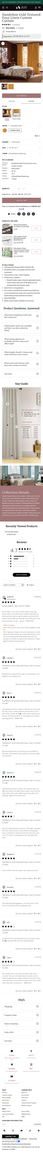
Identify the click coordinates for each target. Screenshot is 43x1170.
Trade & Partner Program (29, 1103)
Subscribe (37, 1124)
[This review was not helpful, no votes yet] (38, 649)
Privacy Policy (6, 1139)
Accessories (5, 1103)
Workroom (25, 1097)
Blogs (23, 1116)
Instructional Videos (8, 1114)
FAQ (3, 1116)
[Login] (36, 7)
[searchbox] (11, 585)
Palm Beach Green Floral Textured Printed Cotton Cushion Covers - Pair (21, 250)
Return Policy (25, 1111)
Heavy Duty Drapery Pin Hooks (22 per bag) (21, 225)
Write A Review (21, 575)
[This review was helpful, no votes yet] (35, 649)
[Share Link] (33, 213)
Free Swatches (6, 1105)
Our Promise (25, 1095)
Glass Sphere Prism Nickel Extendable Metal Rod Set (20, 238)
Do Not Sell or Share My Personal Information (16, 1144)
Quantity (5, 188)
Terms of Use (33, 1139)
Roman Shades (6, 1097)
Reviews (24, 1100)
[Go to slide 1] (5, 86)
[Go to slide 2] (11, 86)
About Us (24, 1092)
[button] (3, 8)
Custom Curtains (7, 1095)
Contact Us (10, 1136)
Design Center (6, 1111)
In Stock (12, 101)
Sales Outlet (5, 1100)
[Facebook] (19, 213)
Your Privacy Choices (8, 1141)
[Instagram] (23, 213)
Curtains (4, 1092)
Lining (14, 153)
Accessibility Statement (19, 1139)
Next (36, 136)
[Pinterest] (28, 213)
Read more (30, 621)
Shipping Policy (26, 1114)
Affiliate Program (27, 1105)
